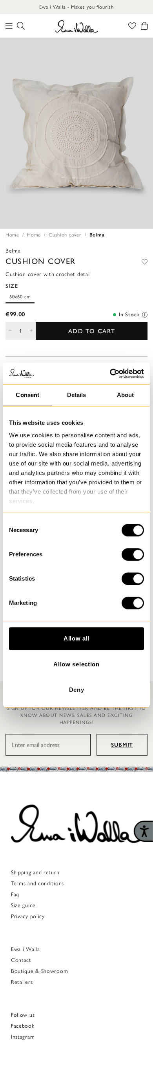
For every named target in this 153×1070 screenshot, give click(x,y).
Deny (76, 689)
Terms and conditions (37, 883)
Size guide (23, 905)
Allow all (76, 638)
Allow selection (76, 664)
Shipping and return (35, 872)
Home (12, 235)
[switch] (133, 554)
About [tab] (125, 395)
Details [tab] (76, 395)
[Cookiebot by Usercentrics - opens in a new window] (110, 373)
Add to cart (91, 331)
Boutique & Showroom (39, 971)
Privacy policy (28, 916)
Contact (21, 960)
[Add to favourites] (145, 261)
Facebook (23, 1026)
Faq (15, 894)
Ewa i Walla (25, 949)
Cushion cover (65, 235)
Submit (122, 745)
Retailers (22, 982)
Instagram (23, 1037)
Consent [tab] (27, 395)
